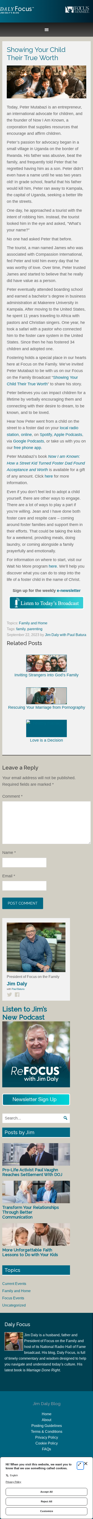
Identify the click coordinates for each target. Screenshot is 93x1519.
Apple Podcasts (68, 434)
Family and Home (33, 623)
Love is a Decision (46, 740)
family (21, 629)
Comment (12, 796)
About (46, 1420)
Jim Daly (17, 14)
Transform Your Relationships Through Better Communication (30, 1212)
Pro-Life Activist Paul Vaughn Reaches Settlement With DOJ (32, 1172)
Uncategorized (14, 1305)
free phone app (27, 447)
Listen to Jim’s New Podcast (24, 1013)
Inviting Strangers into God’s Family (46, 675)
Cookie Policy (46, 1443)
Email (8, 876)
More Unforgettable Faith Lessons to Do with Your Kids (30, 1252)
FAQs (46, 1449)
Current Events (14, 1284)
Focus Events (13, 1298)
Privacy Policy (46, 1437)
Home (46, 1414)
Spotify (46, 434)
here (49, 476)
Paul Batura (18, 989)
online (26, 434)
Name (9, 852)
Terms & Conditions (46, 1431)
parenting (34, 629)
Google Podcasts (28, 441)
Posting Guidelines (46, 1426)
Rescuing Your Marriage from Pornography (46, 707)
